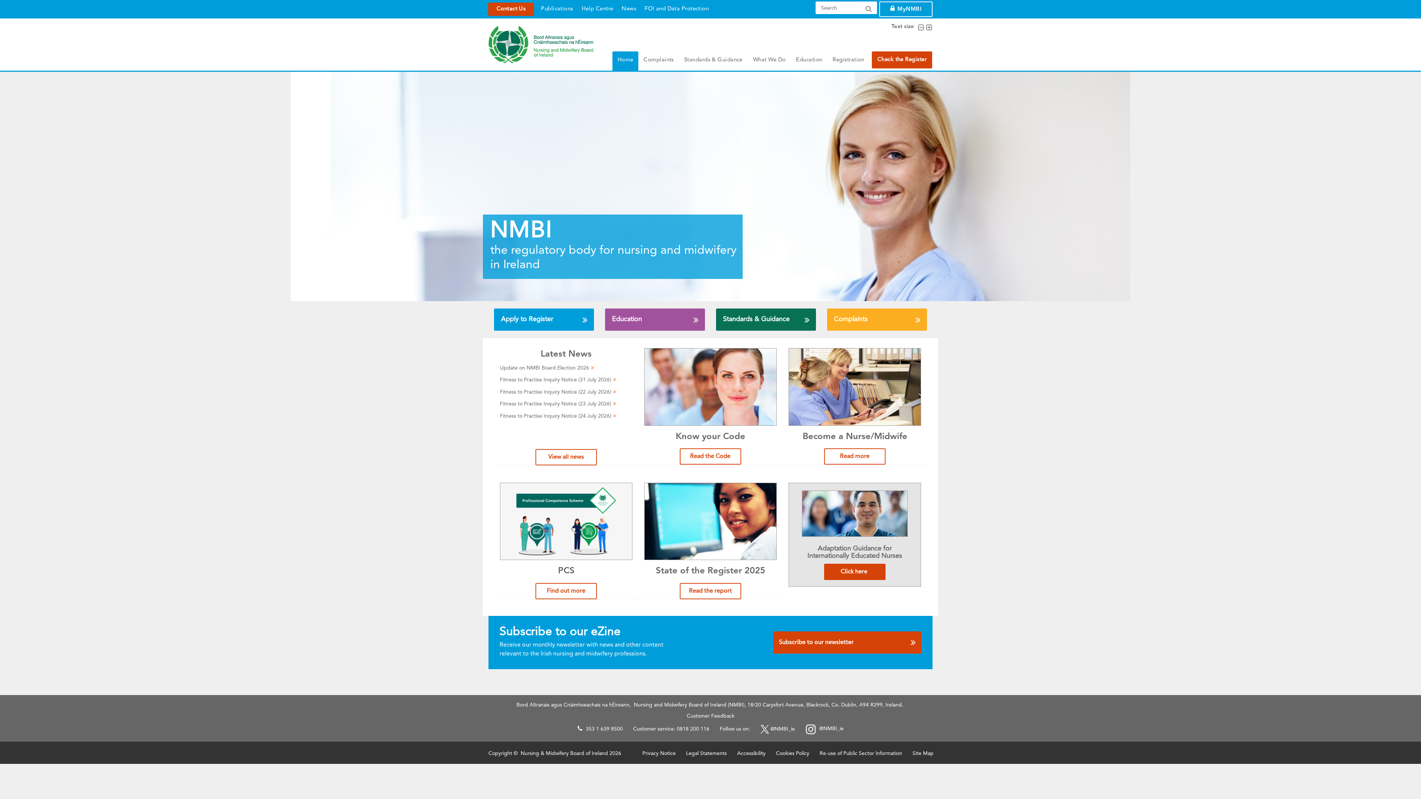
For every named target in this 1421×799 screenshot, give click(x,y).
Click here (855, 572)
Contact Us (511, 9)
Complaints (659, 60)
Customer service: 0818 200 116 (671, 729)
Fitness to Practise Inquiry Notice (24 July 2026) (555, 416)
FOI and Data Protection (677, 9)
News (629, 9)
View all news (566, 457)
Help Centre (598, 9)
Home (626, 60)
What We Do (769, 60)
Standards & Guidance (713, 60)
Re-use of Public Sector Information (861, 753)
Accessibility (751, 753)
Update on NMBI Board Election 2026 (544, 368)
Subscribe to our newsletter (816, 642)
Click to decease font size (921, 27)
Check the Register (902, 60)
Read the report (710, 591)
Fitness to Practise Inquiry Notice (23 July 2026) (555, 404)
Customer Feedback (711, 716)
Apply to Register (527, 319)
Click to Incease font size (929, 27)
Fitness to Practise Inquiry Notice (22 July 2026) (555, 392)
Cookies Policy (792, 753)
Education (809, 60)
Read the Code (710, 456)
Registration (848, 60)
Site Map (923, 753)
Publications (557, 9)
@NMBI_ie (782, 729)
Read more (855, 456)
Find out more (566, 591)
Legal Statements (706, 753)
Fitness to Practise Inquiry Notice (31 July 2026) (555, 379)
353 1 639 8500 (604, 729)
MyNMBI (909, 9)
